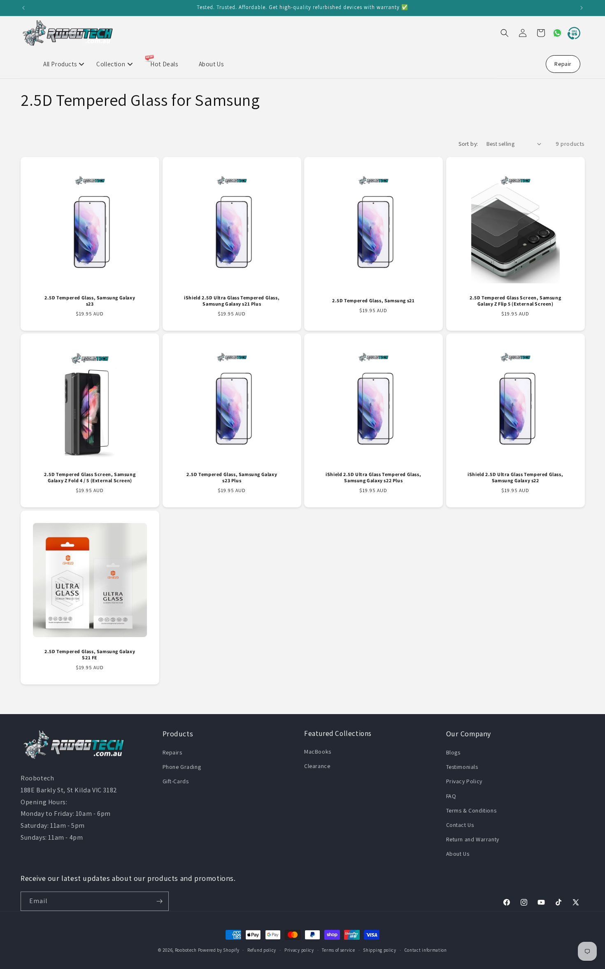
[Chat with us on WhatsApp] (554, 33)
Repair (563, 64)
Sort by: (468, 143)
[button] (505, 33)
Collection (110, 64)
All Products (60, 64)
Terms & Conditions (471, 810)
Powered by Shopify (219, 950)
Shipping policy (379, 950)
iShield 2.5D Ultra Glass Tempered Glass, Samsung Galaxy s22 (515, 477)
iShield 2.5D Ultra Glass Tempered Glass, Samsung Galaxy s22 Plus (373, 477)
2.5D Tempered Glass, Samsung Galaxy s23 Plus (231, 477)
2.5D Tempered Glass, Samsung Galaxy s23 (89, 300)
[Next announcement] (581, 8)
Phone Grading (182, 767)
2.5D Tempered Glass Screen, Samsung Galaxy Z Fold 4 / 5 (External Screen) (89, 477)
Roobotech (186, 950)
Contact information (426, 950)
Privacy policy (299, 950)
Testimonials (462, 767)
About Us (211, 64)
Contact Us (460, 825)
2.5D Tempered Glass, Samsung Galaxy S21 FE (89, 654)
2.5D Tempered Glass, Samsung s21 (373, 300)
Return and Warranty (472, 839)
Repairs (172, 752)
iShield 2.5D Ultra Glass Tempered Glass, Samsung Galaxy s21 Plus (231, 300)
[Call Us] (572, 33)
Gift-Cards (176, 781)
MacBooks (317, 751)
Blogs (453, 752)
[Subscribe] (159, 901)
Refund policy (261, 950)
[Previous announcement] (23, 8)
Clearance (317, 766)
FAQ (451, 796)
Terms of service (338, 950)
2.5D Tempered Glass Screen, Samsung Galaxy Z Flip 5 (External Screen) (515, 300)
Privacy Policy (464, 781)
